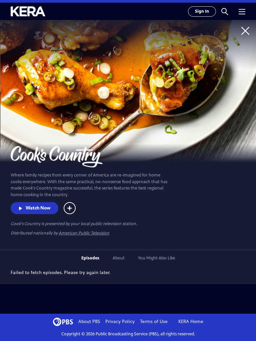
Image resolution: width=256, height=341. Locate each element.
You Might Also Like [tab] (156, 258)
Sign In (202, 11)
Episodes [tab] (90, 258)
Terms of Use (154, 321)
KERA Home (190, 321)
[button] (224, 11)
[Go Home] (245, 31)
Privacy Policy (120, 321)
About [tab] (119, 258)
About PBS (89, 321)
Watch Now (38, 208)
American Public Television (84, 233)
